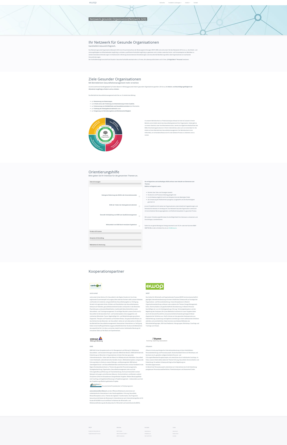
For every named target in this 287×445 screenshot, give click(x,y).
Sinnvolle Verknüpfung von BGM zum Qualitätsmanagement (118, 215)
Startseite (162, 2)
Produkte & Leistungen (174, 2)
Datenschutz (175, 433)
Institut (187, 2)
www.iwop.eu (148, 431)
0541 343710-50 (148, 436)
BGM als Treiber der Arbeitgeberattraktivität (123, 205)
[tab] (115, 183)
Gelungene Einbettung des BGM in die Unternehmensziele (119, 195)
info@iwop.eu (173, 228)
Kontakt (196, 2)
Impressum (175, 431)
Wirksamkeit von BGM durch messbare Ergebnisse (121, 224)
